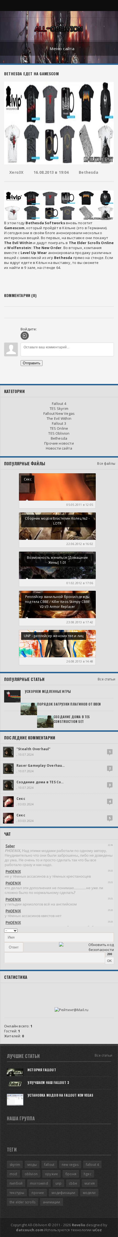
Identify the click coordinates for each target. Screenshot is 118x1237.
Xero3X (16, 172)
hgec (87, 1174)
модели (89, 1192)
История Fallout (41, 1069)
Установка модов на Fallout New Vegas (60, 1095)
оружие (51, 1174)
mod (13, 1174)
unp (58, 1183)
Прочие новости (59, 443)
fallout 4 (92, 1164)
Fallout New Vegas (59, 413)
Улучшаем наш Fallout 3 (48, 1082)
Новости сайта (59, 448)
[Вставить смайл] (112, 930)
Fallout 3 (59, 423)
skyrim (15, 1164)
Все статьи (106, 679)
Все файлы (106, 463)
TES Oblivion (58, 433)
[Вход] (25, 336)
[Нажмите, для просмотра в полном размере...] (59, 204)
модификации (63, 1192)
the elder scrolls (22, 1202)
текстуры (17, 1192)
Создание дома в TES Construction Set (72, 719)
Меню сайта (62, 48)
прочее (38, 1192)
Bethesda (88, 172)
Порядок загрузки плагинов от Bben (69, 704)
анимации (51, 1202)
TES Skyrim (59, 408)
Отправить (31, 363)
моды (32, 1164)
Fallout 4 (59, 403)
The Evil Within (59, 418)
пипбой (16, 1183)
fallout (49, 1164)
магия (90, 1183)
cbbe (73, 1183)
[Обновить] (107, 930)
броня (70, 1174)
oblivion (31, 1174)
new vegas (70, 1164)
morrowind (39, 1183)
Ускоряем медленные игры (48, 691)
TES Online (59, 428)
